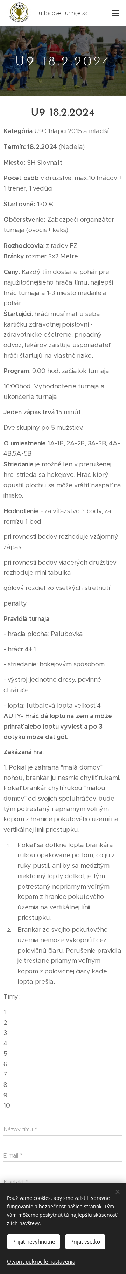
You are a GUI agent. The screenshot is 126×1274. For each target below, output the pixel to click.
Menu (115, 13)
